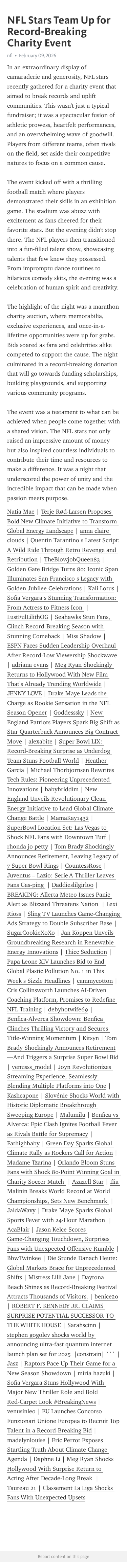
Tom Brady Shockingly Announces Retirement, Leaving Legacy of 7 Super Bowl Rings (63, 856)
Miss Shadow (83, 636)
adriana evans (30, 664)
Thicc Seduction (86, 952)
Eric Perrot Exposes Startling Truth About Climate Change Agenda (58, 1449)
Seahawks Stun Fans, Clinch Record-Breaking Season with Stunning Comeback (59, 626)
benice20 (106, 1296)
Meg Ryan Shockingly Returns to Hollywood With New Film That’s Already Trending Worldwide (60, 674)
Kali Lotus (101, 588)
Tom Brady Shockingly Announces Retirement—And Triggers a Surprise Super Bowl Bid (63, 1047)
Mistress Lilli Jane (52, 1277)
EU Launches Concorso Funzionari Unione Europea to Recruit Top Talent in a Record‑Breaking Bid (64, 1421)
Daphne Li (47, 1459)
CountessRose (83, 865)
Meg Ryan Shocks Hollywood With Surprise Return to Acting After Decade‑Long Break (61, 1468)
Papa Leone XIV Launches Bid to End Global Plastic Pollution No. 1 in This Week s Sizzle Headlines (56, 971)
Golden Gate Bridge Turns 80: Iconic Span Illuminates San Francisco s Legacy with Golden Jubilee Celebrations (63, 578)
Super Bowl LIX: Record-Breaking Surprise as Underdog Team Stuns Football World (59, 751)
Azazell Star (88, 1181)
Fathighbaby (23, 1143)
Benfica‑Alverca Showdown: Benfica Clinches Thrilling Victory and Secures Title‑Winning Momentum (58, 1028)
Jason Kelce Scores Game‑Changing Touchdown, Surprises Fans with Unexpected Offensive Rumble (60, 1239)
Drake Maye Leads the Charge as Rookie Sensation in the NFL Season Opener (59, 703)
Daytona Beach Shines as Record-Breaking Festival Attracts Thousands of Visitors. (63, 1287)
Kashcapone (23, 1095)
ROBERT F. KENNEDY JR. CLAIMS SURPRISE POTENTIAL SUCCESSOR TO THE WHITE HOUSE (61, 1315)
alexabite (40, 741)
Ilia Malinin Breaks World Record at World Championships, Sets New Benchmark (63, 1191)
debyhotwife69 (68, 1009)
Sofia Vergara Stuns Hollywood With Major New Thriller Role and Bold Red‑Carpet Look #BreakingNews (56, 1392)
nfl (10, 56)
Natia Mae (21, 511)
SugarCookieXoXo (31, 932)
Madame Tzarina (29, 1162)
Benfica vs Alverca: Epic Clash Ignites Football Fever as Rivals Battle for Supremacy (63, 1124)
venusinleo (21, 1411)
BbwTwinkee (24, 1258)
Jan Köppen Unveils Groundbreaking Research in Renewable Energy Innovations (61, 942)
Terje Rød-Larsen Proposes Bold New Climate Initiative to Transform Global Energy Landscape (63, 521)
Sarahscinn (81, 1325)
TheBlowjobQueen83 (72, 559)
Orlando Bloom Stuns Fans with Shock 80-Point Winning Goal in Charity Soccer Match (64, 1172)
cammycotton (95, 980)
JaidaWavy (21, 1210)
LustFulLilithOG (27, 617)
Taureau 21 (21, 1488)
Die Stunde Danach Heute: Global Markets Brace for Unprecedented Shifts (63, 1267)
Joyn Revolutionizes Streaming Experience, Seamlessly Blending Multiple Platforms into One (60, 1076)
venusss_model (31, 1067)
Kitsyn (91, 1038)
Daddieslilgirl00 (72, 885)
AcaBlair (18, 1229)
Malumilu (72, 1114)
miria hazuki (94, 1373)
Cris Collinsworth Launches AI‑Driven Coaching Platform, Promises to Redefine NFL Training (62, 999)
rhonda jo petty (27, 846)
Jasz (12, 1363)
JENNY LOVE (24, 693)
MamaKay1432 (69, 818)
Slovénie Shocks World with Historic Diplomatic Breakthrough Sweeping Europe (64, 1105)
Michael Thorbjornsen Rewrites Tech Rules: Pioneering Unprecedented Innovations (61, 779)
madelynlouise (26, 1440)
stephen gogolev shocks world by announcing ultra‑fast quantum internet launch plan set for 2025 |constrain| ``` (61, 1344)
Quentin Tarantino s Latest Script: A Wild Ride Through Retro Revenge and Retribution (64, 549)
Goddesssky (69, 712)
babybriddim (62, 789)
